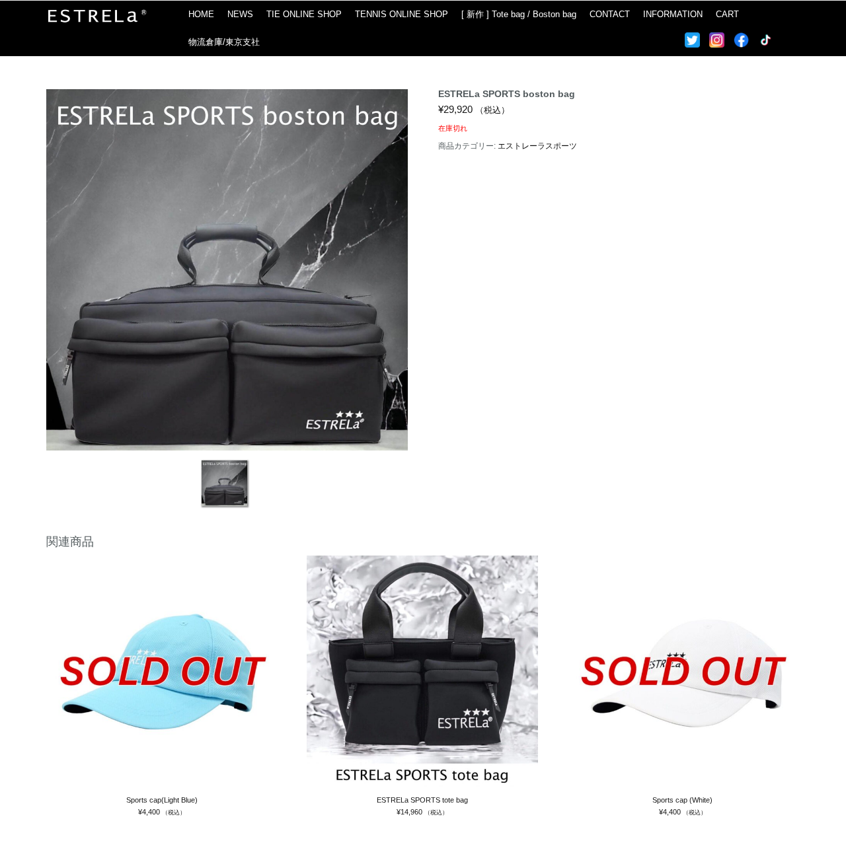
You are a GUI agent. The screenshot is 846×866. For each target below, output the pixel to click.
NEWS (240, 14)
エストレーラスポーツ (537, 146)
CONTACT (610, 14)
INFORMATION (673, 14)
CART (727, 14)
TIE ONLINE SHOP (304, 14)
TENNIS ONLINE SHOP (401, 14)
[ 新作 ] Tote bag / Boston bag (518, 14)
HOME (201, 14)
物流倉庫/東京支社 (224, 42)
